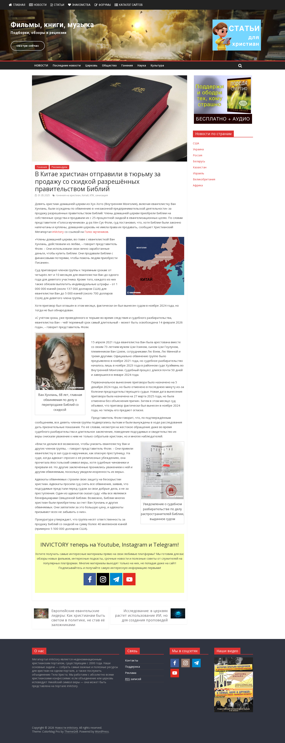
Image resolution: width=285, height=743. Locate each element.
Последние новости (67, 65)
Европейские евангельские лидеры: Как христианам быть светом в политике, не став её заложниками (78, 617)
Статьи (59, 4)
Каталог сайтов (131, 4)
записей (133, 679)
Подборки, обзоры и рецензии (38, 33)
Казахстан (199, 167)
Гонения (127, 65)
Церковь (91, 65)
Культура (157, 65)
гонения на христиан (68, 195)
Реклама (130, 673)
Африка (198, 185)
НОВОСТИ (41, 65)
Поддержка (132, 666)
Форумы (105, 4)
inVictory (58, 232)
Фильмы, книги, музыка (52, 25)
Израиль (198, 173)
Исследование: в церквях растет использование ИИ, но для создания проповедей (141, 615)
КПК (92, 195)
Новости (40, 4)
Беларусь (199, 161)
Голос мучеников (96, 232)
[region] (142, 35)
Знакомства (81, 4)
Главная (19, 4)
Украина (198, 149)
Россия (197, 155)
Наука (141, 65)
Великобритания (204, 179)
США (196, 143)
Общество (109, 65)
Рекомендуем (59, 167)
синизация (101, 195)
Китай (85, 195)
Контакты (131, 660)
